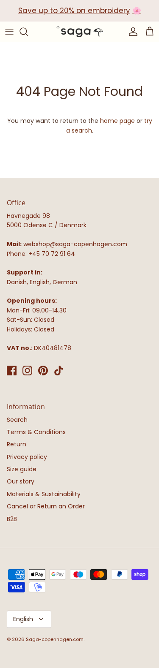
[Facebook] (12, 370)
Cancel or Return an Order (46, 506)
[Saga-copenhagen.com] (79, 32)
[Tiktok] (59, 370)
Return (16, 444)
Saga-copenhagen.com (55, 639)
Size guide (21, 469)
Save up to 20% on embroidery (74, 10)
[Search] (28, 31)
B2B (12, 519)
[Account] (131, 31)
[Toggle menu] (9, 31)
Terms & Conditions (36, 432)
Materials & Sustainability (44, 494)
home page (117, 121)
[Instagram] (27, 370)
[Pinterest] (43, 370)
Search (17, 419)
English (23, 619)
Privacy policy (27, 457)
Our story (20, 481)
